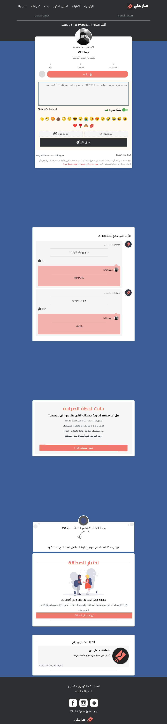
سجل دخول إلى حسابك (89, 164)
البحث (78, 691)
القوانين (82, 686)
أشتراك (76, 6)
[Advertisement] (83, 197)
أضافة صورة (62, 134)
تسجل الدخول (60, 6)
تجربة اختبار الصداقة (84, 615)
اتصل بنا (22, 6)
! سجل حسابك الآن (84, 448)
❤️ (75, 125)
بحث (46, 6)
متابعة (86, 74)
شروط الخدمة (58, 155)
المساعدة (94, 686)
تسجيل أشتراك (125, 15)
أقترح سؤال (106, 134)
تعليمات (35, 6)
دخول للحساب (41, 15)
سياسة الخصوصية (43, 155)
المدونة (87, 691)
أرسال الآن (85, 142)
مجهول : (112, 245)
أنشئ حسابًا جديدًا (70, 164)
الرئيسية (89, 6)
